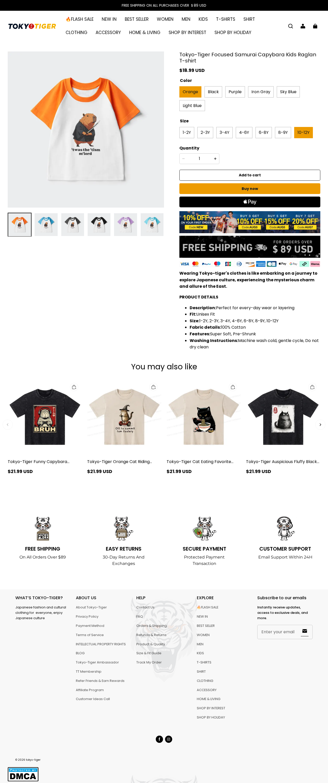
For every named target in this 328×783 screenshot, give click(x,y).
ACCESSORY (108, 32)
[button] (290, 26)
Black (213, 92)
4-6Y (244, 132)
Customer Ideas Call (93, 698)
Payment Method (90, 625)
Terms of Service (90, 634)
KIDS (203, 19)
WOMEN (165, 19)
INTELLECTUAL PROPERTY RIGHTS (101, 644)
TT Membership (88, 671)
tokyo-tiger (33, 760)
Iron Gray (260, 92)
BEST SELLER (137, 19)
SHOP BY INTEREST (187, 32)
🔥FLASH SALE (80, 19)
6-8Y (264, 132)
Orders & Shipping (151, 625)
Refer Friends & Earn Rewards (100, 680)
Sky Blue (288, 92)
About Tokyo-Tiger (91, 607)
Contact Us (145, 607)
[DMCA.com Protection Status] (23, 780)
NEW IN (109, 19)
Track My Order (149, 662)
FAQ (139, 616)
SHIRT (249, 19)
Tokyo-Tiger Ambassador (97, 662)
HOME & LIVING (144, 32)
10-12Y (304, 132)
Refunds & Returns (151, 634)
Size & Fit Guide (148, 653)
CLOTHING (76, 32)
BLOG (80, 653)
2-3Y (205, 132)
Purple (235, 92)
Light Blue (192, 106)
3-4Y (224, 132)
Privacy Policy (87, 616)
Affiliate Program (90, 690)
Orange (190, 92)
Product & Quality (150, 644)
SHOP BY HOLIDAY (232, 32)
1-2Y (187, 132)
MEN (186, 19)
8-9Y (283, 132)
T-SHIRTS (225, 19)
